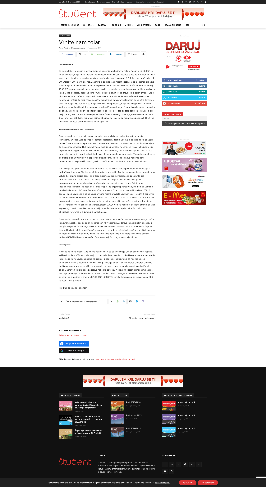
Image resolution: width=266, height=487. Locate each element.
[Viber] (143, 301)
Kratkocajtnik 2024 (186, 402)
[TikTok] (193, 2)
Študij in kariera (65, 36)
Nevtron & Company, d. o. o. (74, 48)
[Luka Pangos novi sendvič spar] (184, 156)
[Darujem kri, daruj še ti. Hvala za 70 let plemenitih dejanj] (155, 14)
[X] (197, 2)
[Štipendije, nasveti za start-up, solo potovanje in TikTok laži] (65, 434)
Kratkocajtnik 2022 (186, 428)
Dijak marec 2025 (133, 415)
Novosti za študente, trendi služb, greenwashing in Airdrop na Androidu (88, 419)
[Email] (130, 301)
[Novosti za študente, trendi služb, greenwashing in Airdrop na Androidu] (65, 420)
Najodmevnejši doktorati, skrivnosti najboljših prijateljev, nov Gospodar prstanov (88, 405)
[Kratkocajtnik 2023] (169, 419)
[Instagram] (182, 2)
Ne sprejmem (208, 482)
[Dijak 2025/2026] (117, 406)
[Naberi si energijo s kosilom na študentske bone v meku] (184, 206)
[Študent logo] (81, 13)
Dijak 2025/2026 (133, 402)
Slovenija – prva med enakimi (142, 318)
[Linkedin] (124, 301)
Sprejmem (187, 482)
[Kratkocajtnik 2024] (169, 406)
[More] (143, 54)
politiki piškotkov (162, 482)
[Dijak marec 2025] (117, 419)
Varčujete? (64, 318)
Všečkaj (202, 80)
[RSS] (186, 2)
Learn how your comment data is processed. (115, 359)
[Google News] (205, 2)
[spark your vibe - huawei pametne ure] (184, 189)
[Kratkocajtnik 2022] (169, 432)
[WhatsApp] (117, 301)
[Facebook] (178, 2)
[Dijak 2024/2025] (117, 432)
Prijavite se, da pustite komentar (73, 335)
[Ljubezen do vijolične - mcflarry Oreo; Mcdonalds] (184, 173)
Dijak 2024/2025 (133, 428)
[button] (203, 25)
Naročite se (200, 103)
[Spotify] (190, 2)
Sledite (202, 86)
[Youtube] (201, 2)
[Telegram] (136, 301)
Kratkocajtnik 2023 (186, 415)
